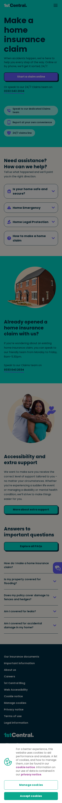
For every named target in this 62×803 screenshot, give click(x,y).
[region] (31, 773)
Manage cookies (31, 785)
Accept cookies (31, 796)
